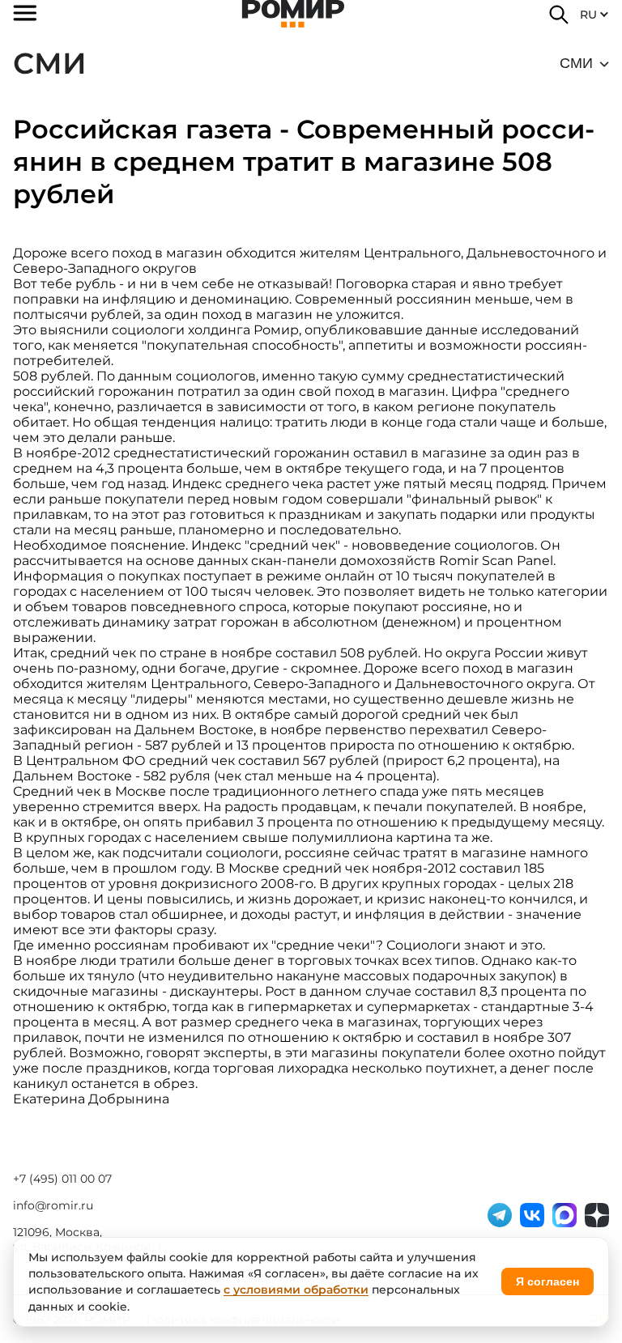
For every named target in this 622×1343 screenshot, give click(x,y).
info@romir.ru (53, 1205)
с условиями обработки (296, 1289)
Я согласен (547, 1281)
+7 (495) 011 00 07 (62, 1178)
